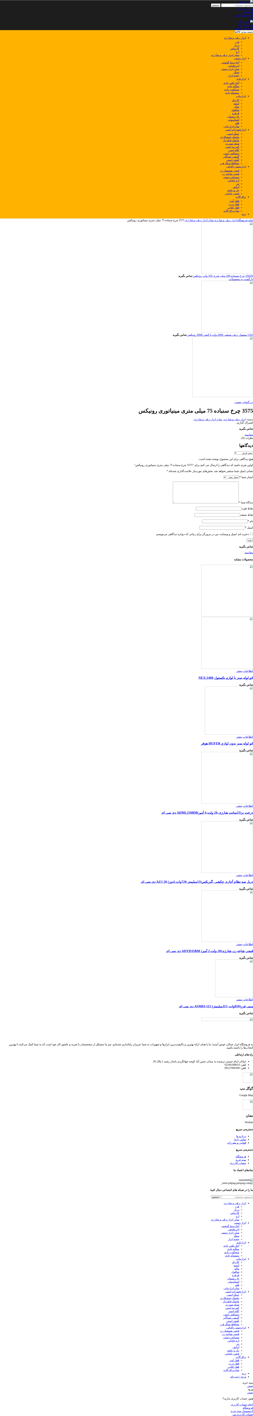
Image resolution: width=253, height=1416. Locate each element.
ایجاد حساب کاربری (242, 1404)
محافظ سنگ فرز (229, 163)
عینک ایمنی (233, 133)
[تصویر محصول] (227, 667)
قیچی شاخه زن (230, 173)
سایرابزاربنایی (231, 126)
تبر (237, 183)
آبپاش (236, 187)
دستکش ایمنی (231, 153)
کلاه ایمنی (233, 150)
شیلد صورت (232, 143)
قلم (237, 123)
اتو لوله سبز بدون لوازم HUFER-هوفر (227, 743)
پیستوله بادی (232, 92)
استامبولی (233, 119)
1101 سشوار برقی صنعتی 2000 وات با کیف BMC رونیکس (220, 334)
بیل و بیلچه (233, 190)
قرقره (235, 113)
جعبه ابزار (233, 75)
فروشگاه (241, 220)
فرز (237, 41)
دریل (236, 45)
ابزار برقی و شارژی (224, 220)
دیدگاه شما (246, 502)
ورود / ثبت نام (238, 1376)
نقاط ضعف (246, 514)
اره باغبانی (233, 180)
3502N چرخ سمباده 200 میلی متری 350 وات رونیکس (222, 275)
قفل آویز (234, 200)
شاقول (235, 110)
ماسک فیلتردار (231, 140)
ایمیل (249, 527)
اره (237, 51)
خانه (250, 220)
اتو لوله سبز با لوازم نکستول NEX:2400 (225, 678)
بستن (250, 1385)
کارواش (234, 48)
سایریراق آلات (231, 210)
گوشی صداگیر (231, 156)
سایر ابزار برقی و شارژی (225, 55)
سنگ (236, 72)
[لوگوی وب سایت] (245, 1)
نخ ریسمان (233, 116)
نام (250, 521)
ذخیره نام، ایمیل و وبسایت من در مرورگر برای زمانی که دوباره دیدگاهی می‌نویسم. (202, 534)
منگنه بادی (233, 86)
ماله (236, 106)
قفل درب (234, 204)
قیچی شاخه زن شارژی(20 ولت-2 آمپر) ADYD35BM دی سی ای (209, 951)
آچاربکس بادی (231, 82)
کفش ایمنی (232, 159)
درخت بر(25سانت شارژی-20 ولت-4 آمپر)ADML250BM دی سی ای (207, 812)
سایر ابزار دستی (230, 69)
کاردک (235, 100)
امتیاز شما (246, 477)
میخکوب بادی (231, 89)
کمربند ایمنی (232, 146)
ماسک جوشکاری (229, 137)
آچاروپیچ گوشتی (230, 62)
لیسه (236, 103)
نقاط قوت (247, 508)
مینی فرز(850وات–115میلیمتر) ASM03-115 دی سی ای (216, 1006)
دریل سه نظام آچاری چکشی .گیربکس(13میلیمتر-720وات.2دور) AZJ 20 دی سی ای (197, 882)
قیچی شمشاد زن (229, 170)
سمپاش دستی (231, 177)
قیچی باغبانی (232, 193)
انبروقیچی (233, 65)
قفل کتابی (233, 207)
